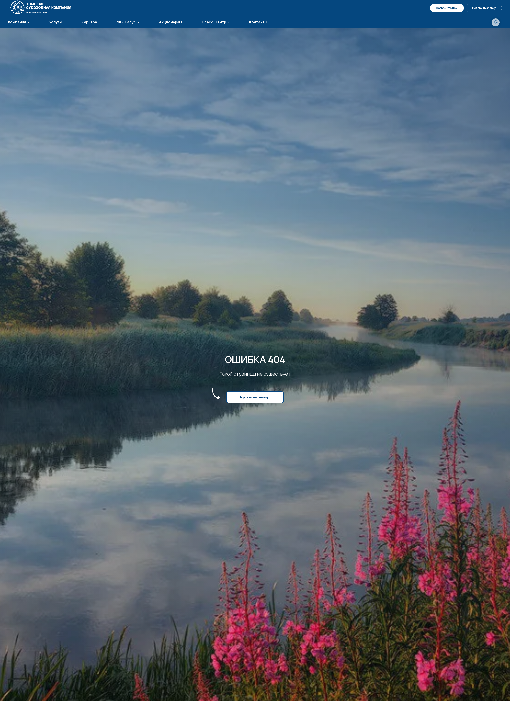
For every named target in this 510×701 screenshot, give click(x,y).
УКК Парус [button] (127, 22)
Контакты (258, 22)
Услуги (55, 22)
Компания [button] (17, 22)
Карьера (89, 22)
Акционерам (170, 22)
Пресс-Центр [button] (214, 22)
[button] (484, 8)
